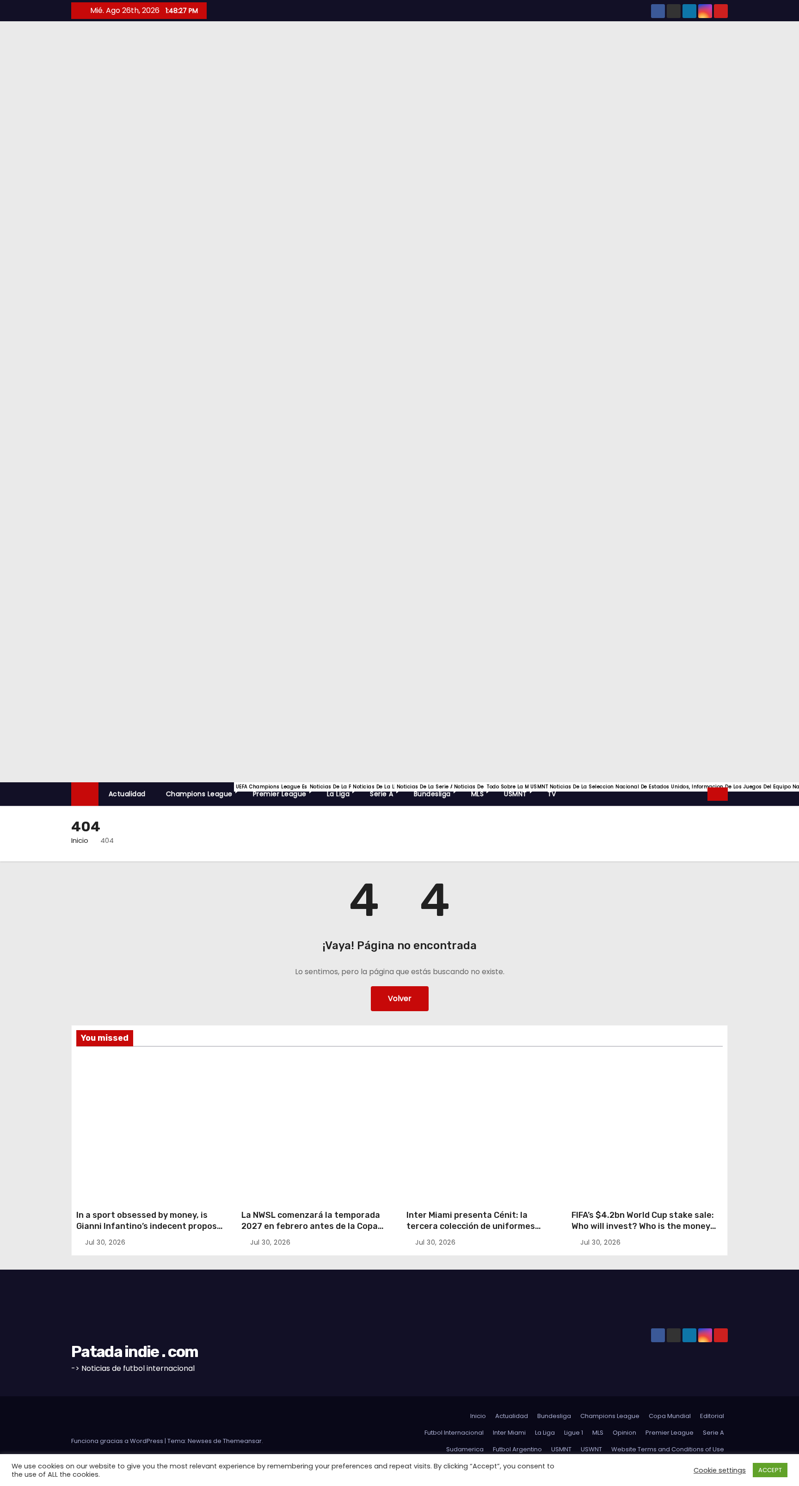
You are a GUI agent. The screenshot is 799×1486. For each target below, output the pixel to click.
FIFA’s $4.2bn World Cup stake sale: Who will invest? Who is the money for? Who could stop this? (643, 1226)
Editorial (99, 1072)
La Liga (343, 790)
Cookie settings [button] (720, 1470)
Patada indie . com (13, 202)
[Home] (84, 794)
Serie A (387, 790)
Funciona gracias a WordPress (118, 1441)
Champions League (204, 790)
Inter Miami (425, 1083)
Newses (200, 1441)
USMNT (520, 790)
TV (551, 793)
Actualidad (127, 793)
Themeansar (242, 1441)
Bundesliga (437, 790)
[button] (701, 793)
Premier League (285, 790)
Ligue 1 (573, 1432)
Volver (400, 998)
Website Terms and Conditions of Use (667, 1449)
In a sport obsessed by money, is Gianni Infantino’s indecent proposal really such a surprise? (150, 1226)
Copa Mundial (670, 1416)
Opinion (624, 1432)
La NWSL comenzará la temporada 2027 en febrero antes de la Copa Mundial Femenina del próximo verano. (310, 1231)
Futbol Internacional (454, 1432)
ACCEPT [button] (770, 1470)
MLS (482, 790)
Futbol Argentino (517, 1449)
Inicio (79, 840)
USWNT (261, 1085)
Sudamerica (465, 1449)
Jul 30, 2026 (105, 1242)
